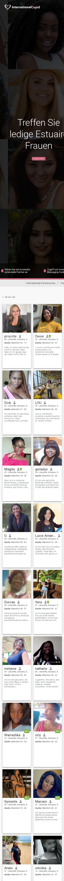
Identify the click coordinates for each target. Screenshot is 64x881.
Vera (38, 602)
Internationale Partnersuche (40, 283)
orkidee (40, 868)
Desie (39, 336)
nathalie (41, 669)
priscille (10, 336)
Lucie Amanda (45, 536)
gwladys (41, 469)
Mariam (41, 802)
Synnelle (10, 802)
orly (38, 735)
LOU (38, 403)
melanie (10, 669)
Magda (9, 469)
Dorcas (9, 602)
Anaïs (8, 868)
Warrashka (12, 735)
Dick (7, 403)
